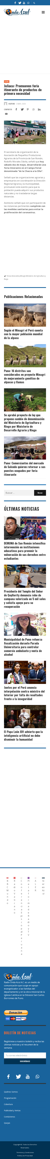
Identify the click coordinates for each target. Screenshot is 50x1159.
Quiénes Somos (11, 1092)
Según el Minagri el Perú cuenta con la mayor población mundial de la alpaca (23, 334)
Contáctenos (9, 1116)
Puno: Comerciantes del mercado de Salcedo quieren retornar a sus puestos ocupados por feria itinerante (24, 469)
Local (7, 82)
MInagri (23, 276)
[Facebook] (15, 2)
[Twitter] (20, 2)
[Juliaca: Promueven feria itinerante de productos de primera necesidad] (25, 132)
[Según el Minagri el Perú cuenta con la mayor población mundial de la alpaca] (20, 315)
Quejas (7, 1123)
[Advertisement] (25, 45)
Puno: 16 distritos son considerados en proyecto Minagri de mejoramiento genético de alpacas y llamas (24, 376)
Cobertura (8, 1104)
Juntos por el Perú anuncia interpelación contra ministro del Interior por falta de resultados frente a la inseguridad (24, 693)
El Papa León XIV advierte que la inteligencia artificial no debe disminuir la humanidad (23, 735)
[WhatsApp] (28, 2)
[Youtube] (24, 2)
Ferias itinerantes (13, 276)
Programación (10, 1098)
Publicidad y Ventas (12, 1110)
